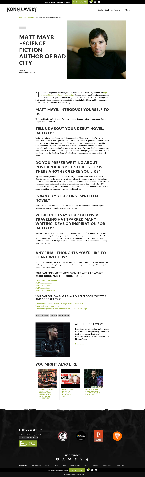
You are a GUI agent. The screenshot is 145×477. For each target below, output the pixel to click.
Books (100, 10)
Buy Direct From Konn (113, 10)
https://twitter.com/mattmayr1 (48, 306)
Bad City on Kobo (43, 285)
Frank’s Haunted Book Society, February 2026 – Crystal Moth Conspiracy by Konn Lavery (46, 394)
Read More (79, 344)
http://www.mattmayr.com (46, 280)
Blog (64, 465)
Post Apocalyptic (63, 315)
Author (38, 315)
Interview (23, 28)
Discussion (45, 315)
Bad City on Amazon (44, 283)
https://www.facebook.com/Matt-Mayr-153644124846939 (59, 303)
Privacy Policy (120, 465)
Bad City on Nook (43, 288)
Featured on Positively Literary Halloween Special (67, 393)
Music (86, 465)
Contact (95, 465)
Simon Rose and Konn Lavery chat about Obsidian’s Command (93, 392)
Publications (23, 465)
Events (56, 465)
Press (47, 465)
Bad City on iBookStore (45, 290)
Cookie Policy (107, 465)
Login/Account (36, 465)
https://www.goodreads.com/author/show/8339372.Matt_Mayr (61, 308)
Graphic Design (75, 465)
